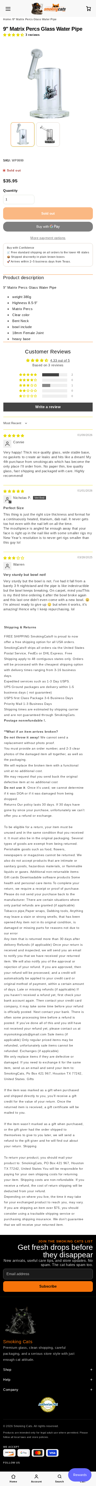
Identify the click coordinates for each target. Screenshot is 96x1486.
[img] (13, 436)
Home (7, 19)
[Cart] (88, 8)
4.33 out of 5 (60, 360)
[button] (13, 34)
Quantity (10, 190)
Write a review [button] (48, 407)
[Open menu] (8, 9)
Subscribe (48, 1286)
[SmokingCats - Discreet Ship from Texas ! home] (48, 8)
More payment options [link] (48, 238)
